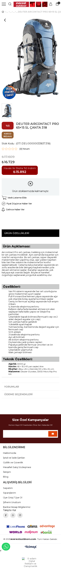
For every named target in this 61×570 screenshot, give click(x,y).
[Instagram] (20, 515)
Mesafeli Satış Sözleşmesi (17, 467)
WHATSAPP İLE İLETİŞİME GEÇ (6, 547)
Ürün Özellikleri (16, 233)
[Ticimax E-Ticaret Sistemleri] (31, 547)
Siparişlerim (9, 492)
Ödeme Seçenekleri (18, 394)
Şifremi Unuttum (12, 502)
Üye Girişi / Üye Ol (12, 497)
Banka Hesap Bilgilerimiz (16, 507)
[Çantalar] (12, 11)
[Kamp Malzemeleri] (9, 11)
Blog (5, 476)
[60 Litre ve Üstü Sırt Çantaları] (15, 11)
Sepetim (8, 488)
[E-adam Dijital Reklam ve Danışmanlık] (30, 562)
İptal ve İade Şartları (14, 457)
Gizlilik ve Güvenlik (13, 462)
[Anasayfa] (5, 11)
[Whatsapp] (13, 515)
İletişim (7, 472)
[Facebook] (5, 515)
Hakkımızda (9, 453)
